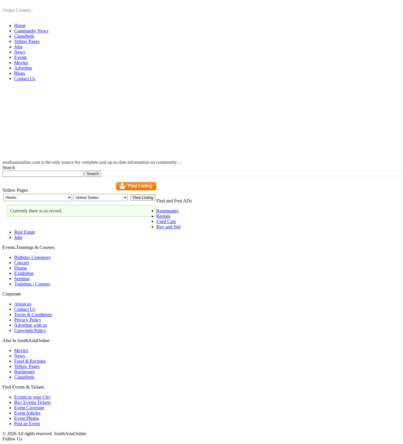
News (19, 52)
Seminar (22, 278)
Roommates (167, 210)
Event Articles (27, 412)
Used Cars (166, 221)
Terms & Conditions (33, 314)
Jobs (18, 46)
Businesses (24, 371)
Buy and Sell (168, 226)
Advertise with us (30, 325)
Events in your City (32, 397)
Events (20, 57)
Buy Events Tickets (32, 402)
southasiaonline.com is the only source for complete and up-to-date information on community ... (92, 162)
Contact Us (24, 78)
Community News (31, 30)
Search (8, 167)
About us (22, 303)
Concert (21, 262)
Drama (20, 267)
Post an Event (27, 423)
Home (20, 25)
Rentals (163, 216)
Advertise (23, 67)
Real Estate (24, 232)
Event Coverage (29, 407)
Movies (21, 62)
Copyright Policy (30, 330)
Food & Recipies (30, 361)
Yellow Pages (27, 41)
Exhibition (24, 273)
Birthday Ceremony (32, 257)
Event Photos (26, 418)
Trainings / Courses (32, 283)
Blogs (19, 73)
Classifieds (24, 36)
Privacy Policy (27, 319)
